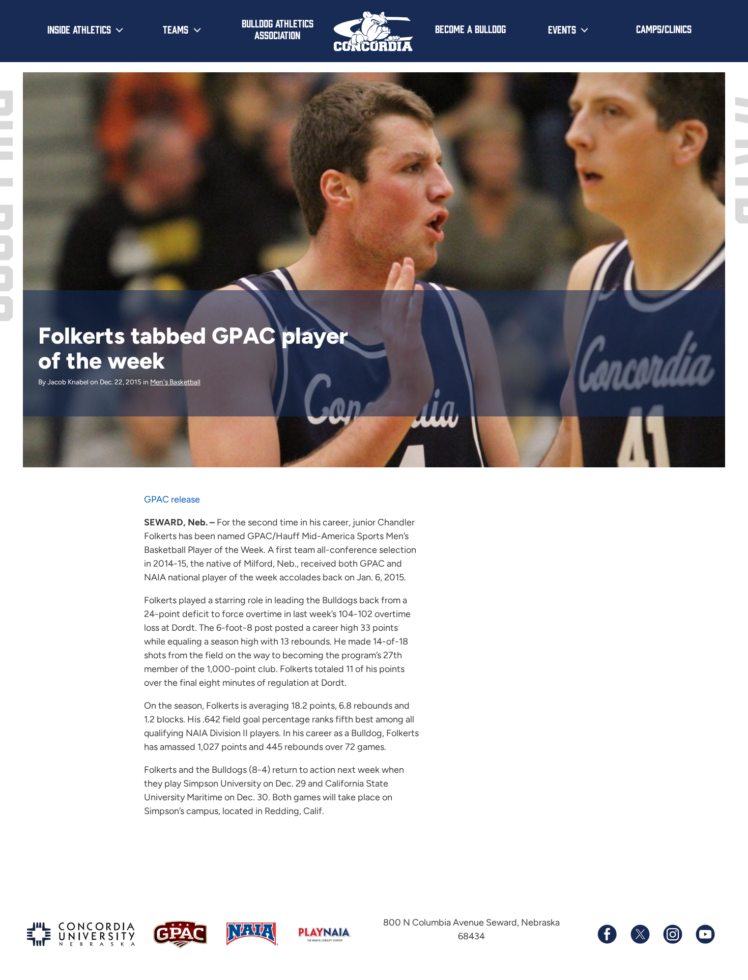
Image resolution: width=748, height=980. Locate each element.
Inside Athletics (79, 29)
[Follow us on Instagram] (672, 934)
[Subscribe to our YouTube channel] (704, 934)
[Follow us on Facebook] (607, 934)
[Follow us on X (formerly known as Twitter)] (639, 934)
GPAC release (172, 499)
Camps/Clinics (664, 28)
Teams (175, 29)
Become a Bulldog (470, 28)
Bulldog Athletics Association (277, 28)
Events (562, 29)
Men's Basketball (175, 382)
